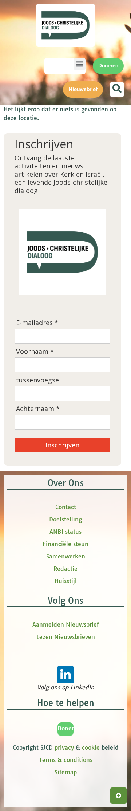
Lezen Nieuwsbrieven (65, 636)
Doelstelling (65, 519)
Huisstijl (66, 581)
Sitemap (66, 772)
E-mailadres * (37, 323)
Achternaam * (38, 409)
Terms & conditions (65, 759)
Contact (65, 507)
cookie (91, 747)
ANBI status (65, 531)
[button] (80, 64)
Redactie (65, 568)
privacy (64, 747)
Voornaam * (35, 351)
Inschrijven (62, 445)
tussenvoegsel (38, 380)
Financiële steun (65, 544)
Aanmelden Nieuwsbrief (65, 624)
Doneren (69, 728)
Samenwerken (65, 556)
